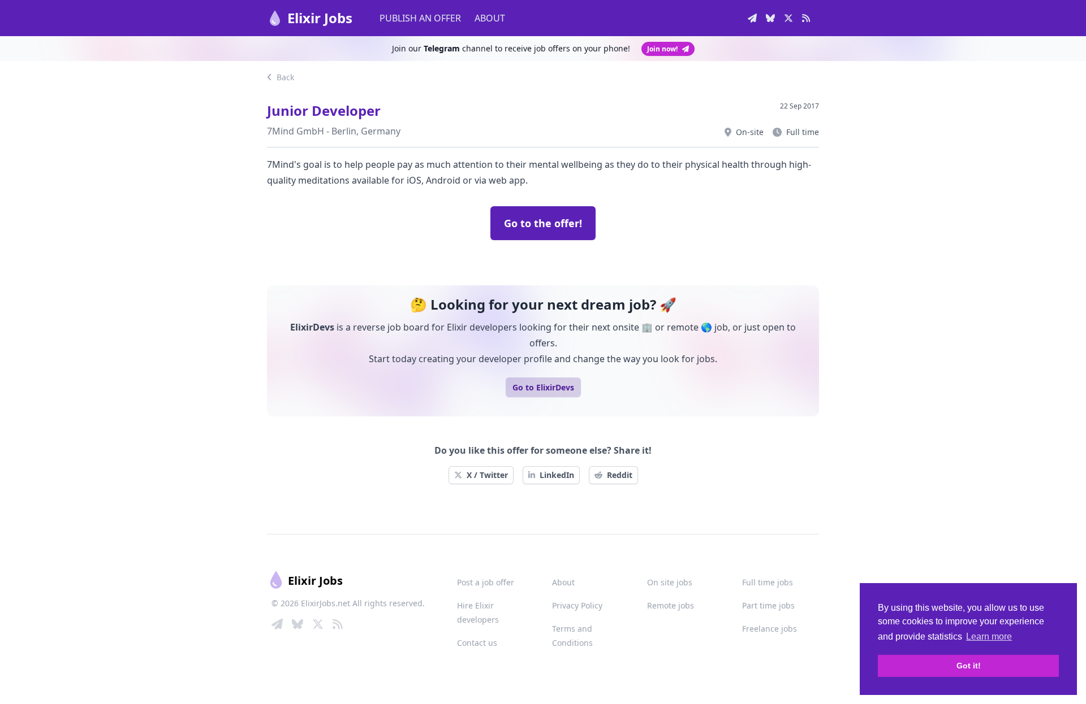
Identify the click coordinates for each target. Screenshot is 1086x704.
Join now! (662, 49)
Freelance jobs (769, 628)
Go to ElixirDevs (543, 387)
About (490, 18)
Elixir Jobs (319, 17)
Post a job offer (485, 582)
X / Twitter (487, 475)
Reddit (619, 475)
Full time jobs (767, 582)
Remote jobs (670, 605)
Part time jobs (768, 605)
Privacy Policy (577, 605)
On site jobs (669, 582)
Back (284, 77)
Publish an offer (420, 18)
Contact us (477, 642)
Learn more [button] (989, 636)
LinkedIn (557, 475)
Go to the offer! (543, 223)
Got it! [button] (968, 665)
